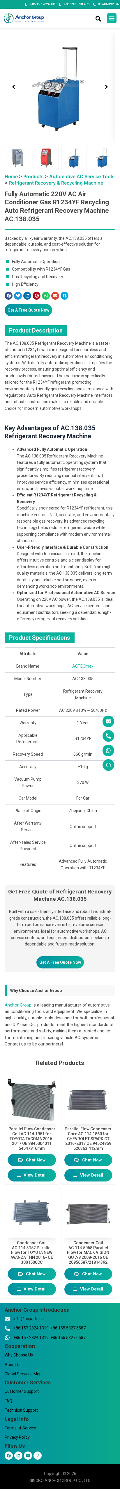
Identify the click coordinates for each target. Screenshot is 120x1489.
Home (11, 176)
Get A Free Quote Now (28, 310)
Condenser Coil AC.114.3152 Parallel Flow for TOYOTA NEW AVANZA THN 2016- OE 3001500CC (31, 1252)
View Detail (35, 1175)
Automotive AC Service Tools (81, 176)
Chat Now (36, 1160)
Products (33, 176)
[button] (112, 18)
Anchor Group (18, 1005)
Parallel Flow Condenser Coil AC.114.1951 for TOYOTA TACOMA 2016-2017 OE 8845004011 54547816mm (31, 1139)
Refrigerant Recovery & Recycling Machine (56, 183)
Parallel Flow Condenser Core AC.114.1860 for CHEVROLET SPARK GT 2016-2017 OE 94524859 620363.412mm (88, 1139)
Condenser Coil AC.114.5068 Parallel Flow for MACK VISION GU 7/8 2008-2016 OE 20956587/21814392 (88, 1252)
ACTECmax (82, 666)
